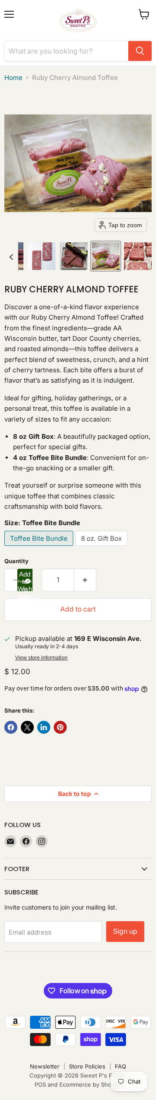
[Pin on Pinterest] (60, 727)
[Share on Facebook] (10, 727)
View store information (41, 658)
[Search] (140, 51)
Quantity (16, 561)
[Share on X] (27, 727)
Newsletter (44, 1066)
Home (13, 77)
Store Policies (87, 1066)
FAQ (120, 1066)
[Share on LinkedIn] (43, 727)
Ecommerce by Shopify (90, 1084)
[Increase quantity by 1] (85, 580)
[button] (41, 256)
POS (40, 1084)
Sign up (125, 931)
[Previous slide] (11, 256)
